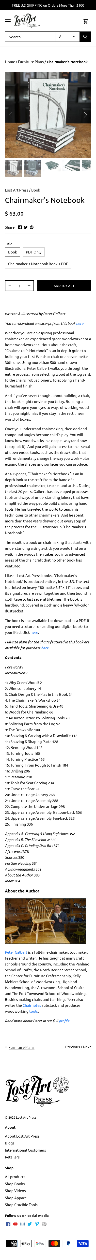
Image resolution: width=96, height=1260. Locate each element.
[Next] (85, 115)
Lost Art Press (16, 190)
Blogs (10, 1143)
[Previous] (11, 115)
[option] (48, 115)
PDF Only (33, 252)
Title (8, 244)
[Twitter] (30, 1223)
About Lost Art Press (22, 1136)
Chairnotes (32, 1005)
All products (15, 1176)
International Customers (25, 1150)
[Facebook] (8, 1223)
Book (35, 190)
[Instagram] (22, 1223)
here (79, 323)
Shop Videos (15, 1190)
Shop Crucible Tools (21, 1204)
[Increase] (29, 286)
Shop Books (15, 1183)
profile (64, 1020)
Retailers (12, 1157)
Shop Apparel (16, 1197)
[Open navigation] (8, 21)
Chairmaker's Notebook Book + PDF (38, 263)
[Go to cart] (86, 21)
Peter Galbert (16, 952)
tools (33, 1011)
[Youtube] (15, 1223)
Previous (72, 1046)
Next (87, 1046)
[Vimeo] (37, 1223)
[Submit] (85, 37)
